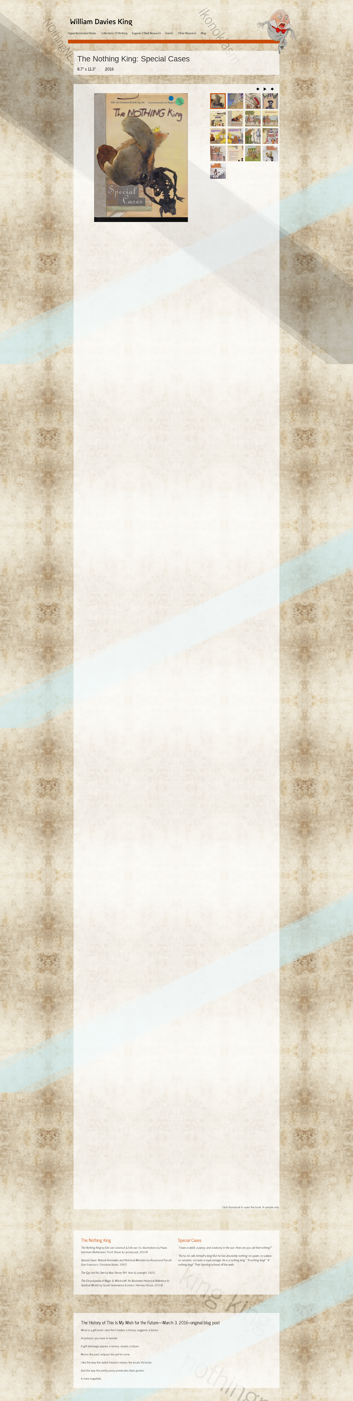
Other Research (187, 33)
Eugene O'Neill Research (146, 33)
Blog (203, 33)
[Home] (102, 22)
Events (169, 33)
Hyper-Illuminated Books (82, 33)
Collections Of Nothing (114, 33)
